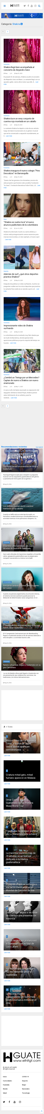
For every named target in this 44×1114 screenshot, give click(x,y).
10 (7, 989)
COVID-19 (25, 1077)
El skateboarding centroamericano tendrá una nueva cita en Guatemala (21, 626)
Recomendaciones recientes (14, 447)
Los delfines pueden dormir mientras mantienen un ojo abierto (18, 507)
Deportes (6, 271)
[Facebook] (28, 6)
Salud (5, 1093)
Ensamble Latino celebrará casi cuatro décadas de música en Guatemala (18, 547)
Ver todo (39, 447)
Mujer (5, 219)
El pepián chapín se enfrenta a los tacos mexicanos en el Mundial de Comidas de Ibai (21, 887)
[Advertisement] (18, 426)
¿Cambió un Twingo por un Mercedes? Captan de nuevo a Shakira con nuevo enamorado (21, 380)
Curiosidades (7, 502)
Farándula (6, 64)
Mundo (5, 1089)
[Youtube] (32, 6)
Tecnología (26, 1093)
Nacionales (26, 1089)
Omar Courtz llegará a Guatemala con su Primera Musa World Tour (19, 802)
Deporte (25, 1081)
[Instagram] (35, 6)
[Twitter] (25, 6)
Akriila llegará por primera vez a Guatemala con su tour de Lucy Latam (21, 943)
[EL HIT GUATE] (14, 6)
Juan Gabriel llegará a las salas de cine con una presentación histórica (21, 915)
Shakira (16, 24)
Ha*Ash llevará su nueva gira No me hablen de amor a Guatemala (20, 971)
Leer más (9, 136)
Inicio (5, 1077)
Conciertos (6, 463)
